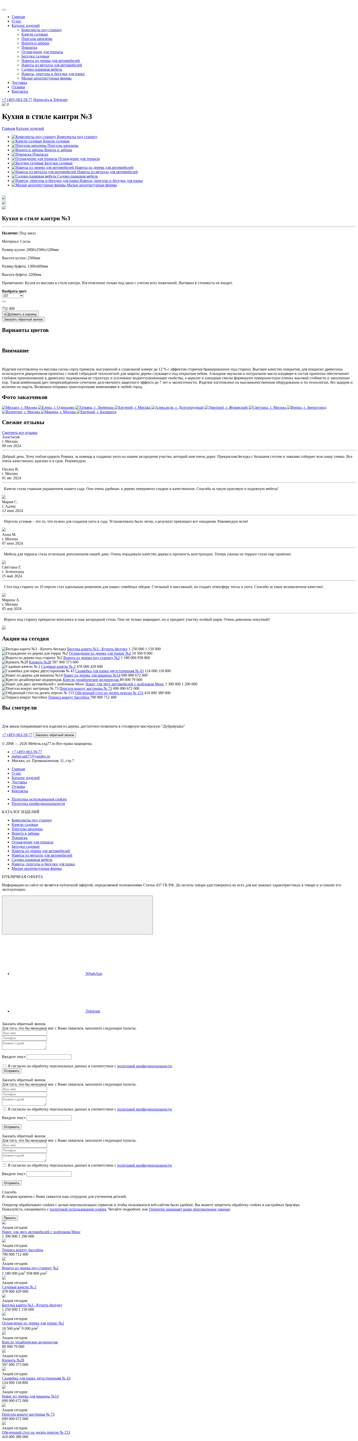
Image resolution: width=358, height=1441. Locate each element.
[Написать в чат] (77, 915)
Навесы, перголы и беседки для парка (53, 74)
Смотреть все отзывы (20, 432)
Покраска (29, 47)
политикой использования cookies (78, 1209)
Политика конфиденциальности (38, 803)
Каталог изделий (26, 25)
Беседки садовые (35, 56)
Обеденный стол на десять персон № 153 (109, 693)
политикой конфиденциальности (144, 1066)
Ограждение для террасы (42, 52)
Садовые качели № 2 (58, 666)
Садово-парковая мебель (41, 69)
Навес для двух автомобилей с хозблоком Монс (124, 684)
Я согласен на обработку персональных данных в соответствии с (89, 1066)
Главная (18, 17)
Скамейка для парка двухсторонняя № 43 (109, 671)
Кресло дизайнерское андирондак (91, 680)
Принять (10, 1218)
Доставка (19, 82)
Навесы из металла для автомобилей (51, 65)
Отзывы (18, 87)
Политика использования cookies (39, 799)
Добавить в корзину (22, 314)
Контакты (20, 91)
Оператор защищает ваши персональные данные (189, 1209)
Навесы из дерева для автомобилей (50, 61)
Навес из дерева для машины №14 (92, 675)
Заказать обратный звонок (23, 319)
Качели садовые (34, 34)
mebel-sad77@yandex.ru (31, 756)
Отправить (11, 1071)
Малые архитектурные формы (46, 78)
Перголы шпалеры (36, 39)
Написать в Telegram (50, 100)
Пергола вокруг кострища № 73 (85, 688)
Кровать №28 (40, 662)
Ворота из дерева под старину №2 (91, 658)
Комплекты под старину (41, 30)
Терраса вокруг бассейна (69, 697)
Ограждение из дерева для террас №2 (100, 653)
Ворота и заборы (35, 43)
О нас (16, 21)
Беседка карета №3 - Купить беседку (97, 649)
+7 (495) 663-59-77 (17, 100)
